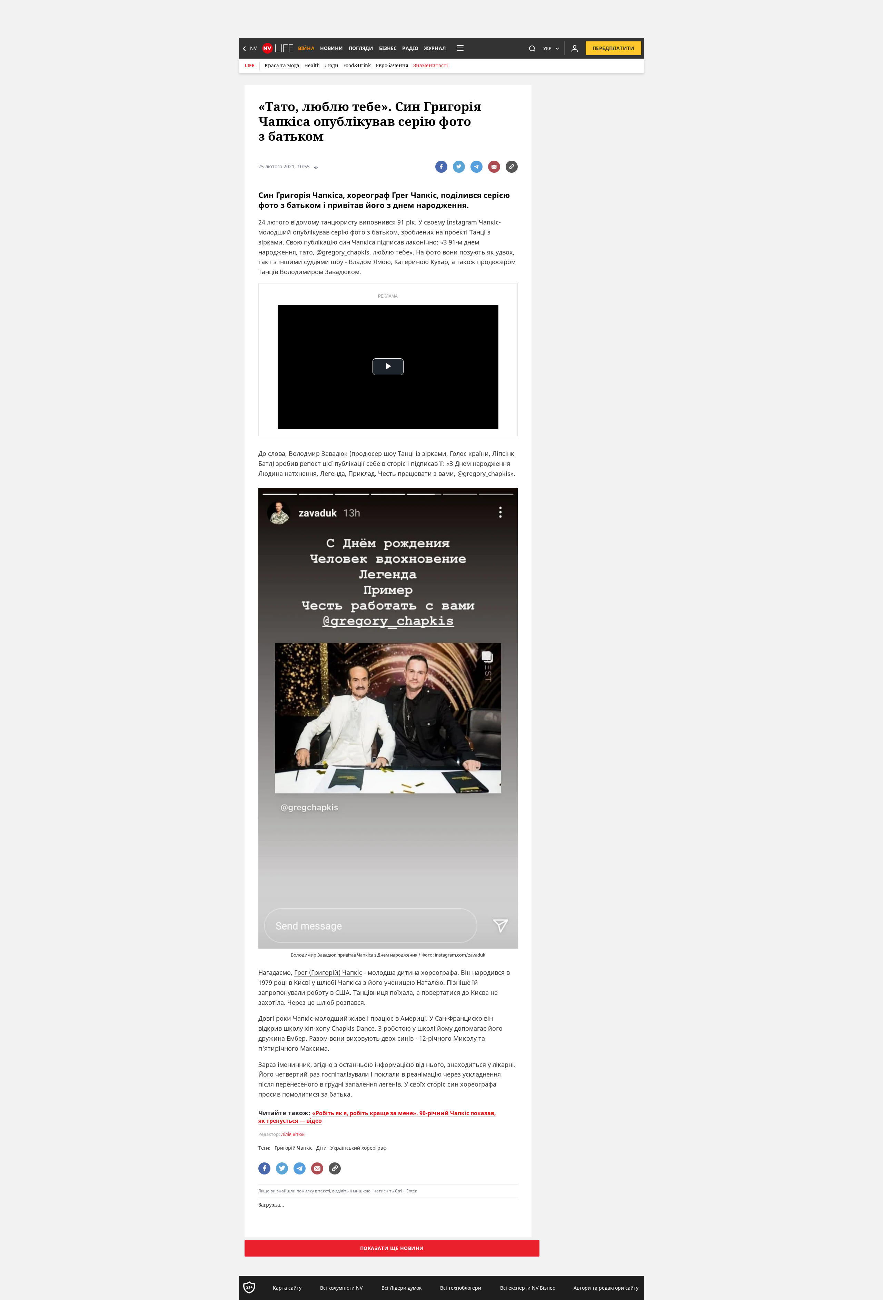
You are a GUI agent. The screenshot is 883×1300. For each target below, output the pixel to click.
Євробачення (392, 65)
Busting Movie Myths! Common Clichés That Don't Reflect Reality (384, 1231)
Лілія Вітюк (293, 1134)
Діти (321, 1147)
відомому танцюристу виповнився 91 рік (353, 222)
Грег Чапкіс (328, 972)
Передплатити (613, 48)
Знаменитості (430, 65)
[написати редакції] (494, 167)
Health (312, 65)
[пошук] (532, 48)
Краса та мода (282, 65)
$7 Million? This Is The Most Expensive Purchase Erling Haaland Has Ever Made (471, 1231)
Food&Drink (357, 65)
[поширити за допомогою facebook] (441, 167)
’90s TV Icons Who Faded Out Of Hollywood (300, 1227)
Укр (547, 48)
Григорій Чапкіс (293, 1147)
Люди (331, 65)
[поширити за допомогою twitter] (459, 167)
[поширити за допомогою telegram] (476, 167)
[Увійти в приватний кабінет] (574, 48)
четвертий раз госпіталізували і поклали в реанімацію (358, 1074)
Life (250, 65)
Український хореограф (358, 1147)
